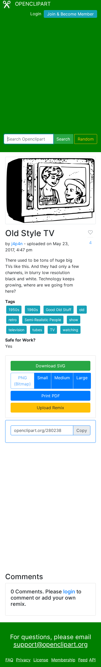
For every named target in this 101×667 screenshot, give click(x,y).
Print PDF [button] (50, 395)
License (40, 659)
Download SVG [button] (50, 365)
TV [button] (52, 330)
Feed (83, 659)
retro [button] (13, 319)
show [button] (73, 319)
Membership (63, 659)
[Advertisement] (50, 77)
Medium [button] (62, 377)
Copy (81, 430)
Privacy (23, 659)
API (92, 659)
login (69, 591)
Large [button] (82, 377)
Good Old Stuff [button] (58, 309)
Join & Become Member (70, 14)
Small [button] (42, 377)
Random (86, 139)
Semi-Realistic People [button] (43, 319)
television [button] (16, 330)
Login (35, 13)
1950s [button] (14, 309)
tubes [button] (37, 330)
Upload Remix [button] (50, 407)
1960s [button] (32, 309)
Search (63, 139)
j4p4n (17, 243)
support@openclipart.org (50, 644)
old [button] (81, 309)
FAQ (9, 659)
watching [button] (70, 330)
